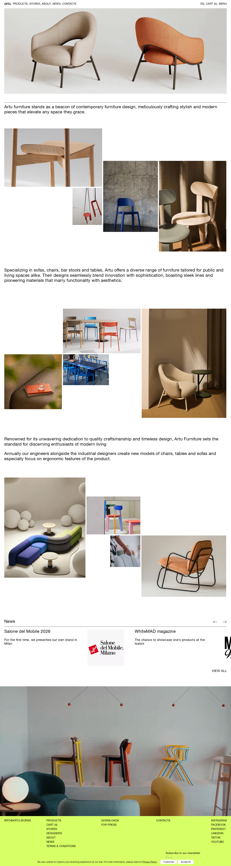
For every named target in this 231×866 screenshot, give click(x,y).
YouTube (217, 842)
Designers (54, 833)
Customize (168, 862)
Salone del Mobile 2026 (27, 632)
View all (219, 671)
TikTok (216, 838)
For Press (109, 825)
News (57, 4)
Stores (34, 4)
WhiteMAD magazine (155, 632)
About (46, 4)
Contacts (69, 4)
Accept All (186, 862)
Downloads (110, 821)
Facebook (218, 825)
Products (20, 4)
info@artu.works (17, 821)
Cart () (211, 4)
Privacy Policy (150, 862)
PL (197, 4)
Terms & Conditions (61, 846)
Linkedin (217, 833)
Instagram (219, 821)
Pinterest (218, 829)
